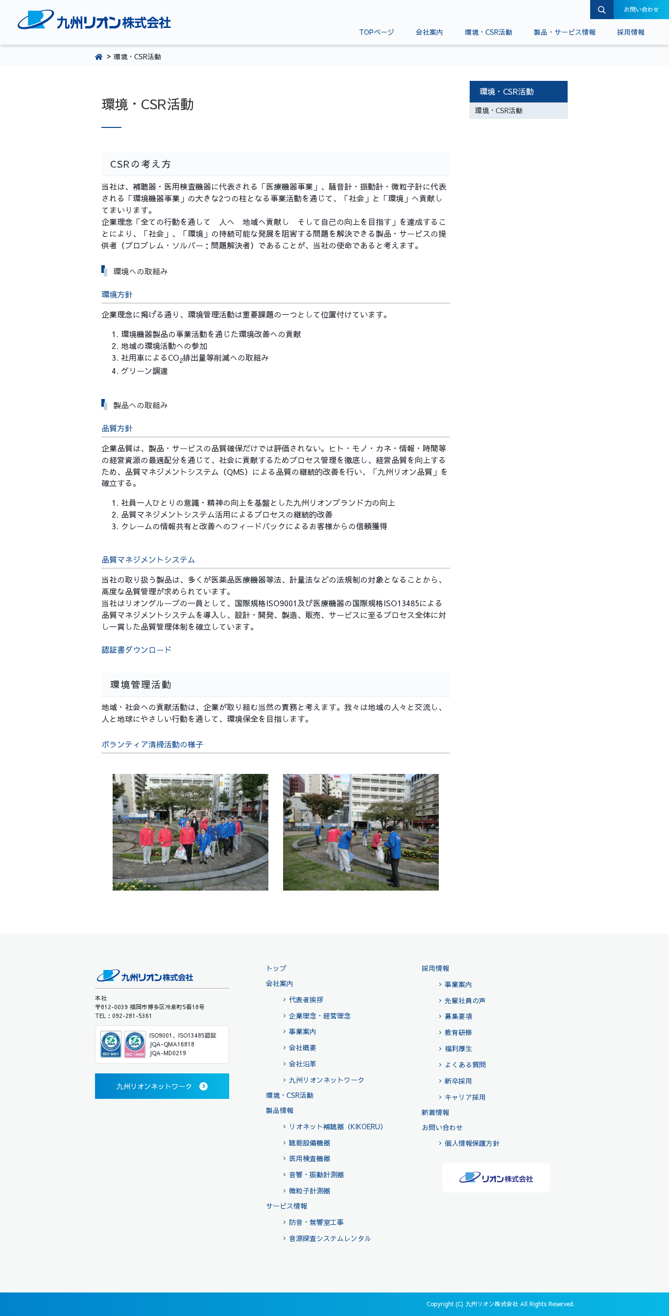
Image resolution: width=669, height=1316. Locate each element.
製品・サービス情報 (565, 32)
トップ (276, 968)
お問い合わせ (641, 9)
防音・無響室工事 (316, 1222)
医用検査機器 (309, 1158)
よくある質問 (465, 1064)
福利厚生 (458, 1048)
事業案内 (302, 1031)
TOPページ (376, 32)
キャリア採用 (465, 1097)
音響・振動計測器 (316, 1174)
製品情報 (279, 1110)
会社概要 (302, 1047)
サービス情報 (286, 1206)
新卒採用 (458, 1081)
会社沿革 (302, 1063)
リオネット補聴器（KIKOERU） (338, 1126)
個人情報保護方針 (472, 1143)
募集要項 (458, 1016)
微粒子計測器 (309, 1190)
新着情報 (435, 1112)
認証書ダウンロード (136, 649)
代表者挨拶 (306, 999)
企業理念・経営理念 (320, 1015)
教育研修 (458, 1032)
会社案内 (429, 32)
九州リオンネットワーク (326, 1080)
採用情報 (631, 32)
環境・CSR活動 (488, 32)
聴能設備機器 (309, 1142)
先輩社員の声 (465, 1000)
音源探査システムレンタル (330, 1238)
